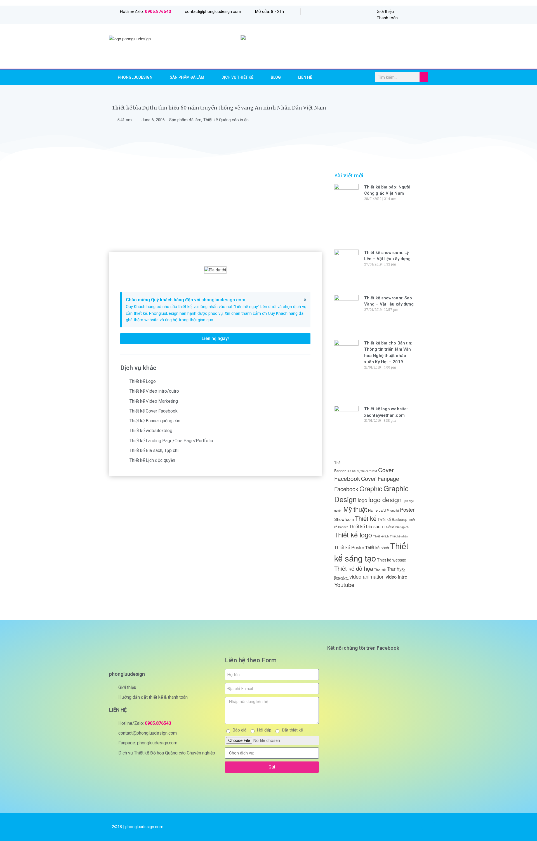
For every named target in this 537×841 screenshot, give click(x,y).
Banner (340, 470)
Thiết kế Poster (349, 547)
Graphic (370, 488)
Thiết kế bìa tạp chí (396, 527)
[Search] (424, 77)
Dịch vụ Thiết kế (237, 77)
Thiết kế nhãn (399, 536)
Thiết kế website (391, 560)
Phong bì (393, 510)
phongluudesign (135, 77)
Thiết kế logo (353, 534)
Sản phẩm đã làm (187, 77)
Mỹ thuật (355, 508)
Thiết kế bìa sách (366, 526)
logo (362, 500)
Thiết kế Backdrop (392, 519)
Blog (276, 77)
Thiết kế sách (377, 547)
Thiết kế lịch (381, 536)
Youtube (344, 585)
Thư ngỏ (380, 569)
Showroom (344, 519)
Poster (407, 509)
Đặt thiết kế (292, 730)
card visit (371, 471)
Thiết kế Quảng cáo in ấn (226, 119)
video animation (367, 576)
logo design (385, 499)
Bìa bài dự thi (355, 471)
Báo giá (239, 730)
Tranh (393, 568)
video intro (396, 576)
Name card (377, 510)
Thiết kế (365, 518)
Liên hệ (305, 77)
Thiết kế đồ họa (353, 568)
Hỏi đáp (264, 730)
